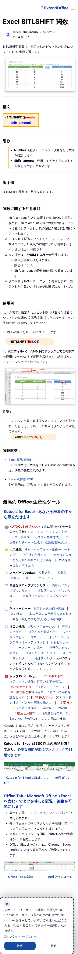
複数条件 (45, 572)
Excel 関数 (20, 460)
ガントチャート (51, 687)
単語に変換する (29, 708)
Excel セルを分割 (21, 718)
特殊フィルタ (43, 658)
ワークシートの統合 (29, 647)
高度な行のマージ (56, 713)
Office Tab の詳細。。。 (25, 877)
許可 (20, 946)
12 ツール (56, 676)
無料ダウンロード (60, 877)
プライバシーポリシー (23, 936)
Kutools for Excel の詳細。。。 (28, 777)
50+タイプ (23, 687)
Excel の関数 (21, 479)
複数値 (62, 572)
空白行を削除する (34, 555)
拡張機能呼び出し (57, 542)
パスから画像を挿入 (35, 702)
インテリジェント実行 (52, 532)
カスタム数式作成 (46, 537)
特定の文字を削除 (49, 681)
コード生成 (22, 537)
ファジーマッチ (46, 578)
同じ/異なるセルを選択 (46, 619)
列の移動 (16, 614)
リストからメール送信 (40, 653)
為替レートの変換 (55, 708)
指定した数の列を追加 (49, 608)
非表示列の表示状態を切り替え (50, 614)
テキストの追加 (23, 681)
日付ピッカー (60, 642)
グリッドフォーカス (41, 626)
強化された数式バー (42, 632)
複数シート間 (19, 578)
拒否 (53, 946)
